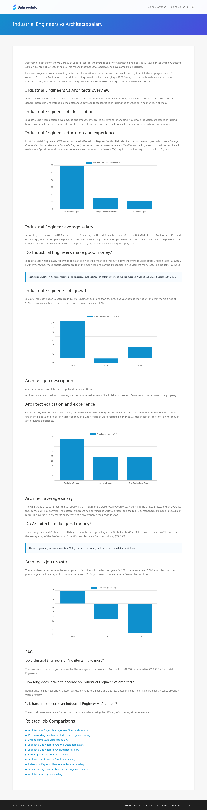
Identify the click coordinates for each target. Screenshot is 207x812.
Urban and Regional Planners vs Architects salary (56, 764)
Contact (189, 805)
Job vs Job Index (179, 7)
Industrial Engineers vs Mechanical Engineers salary (58, 769)
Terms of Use (131, 805)
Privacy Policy (148, 805)
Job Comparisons (157, 7)
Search (192, 7)
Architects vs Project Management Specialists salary (58, 730)
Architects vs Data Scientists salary (48, 740)
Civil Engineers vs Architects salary (48, 754)
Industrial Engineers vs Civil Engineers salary (53, 749)
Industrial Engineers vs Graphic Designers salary (56, 744)
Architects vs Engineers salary (45, 774)
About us (176, 805)
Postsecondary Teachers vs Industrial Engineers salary (59, 735)
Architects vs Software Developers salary (51, 759)
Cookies (163, 805)
